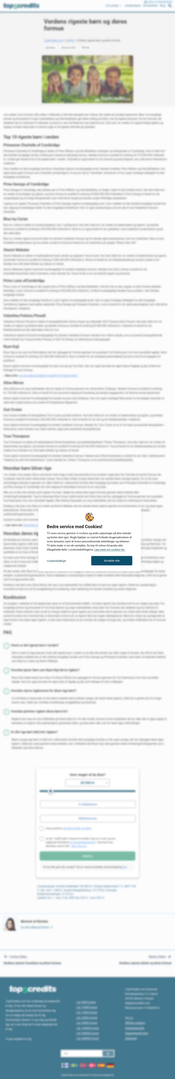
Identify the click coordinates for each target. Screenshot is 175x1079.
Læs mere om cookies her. (110, 549)
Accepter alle (111, 560)
